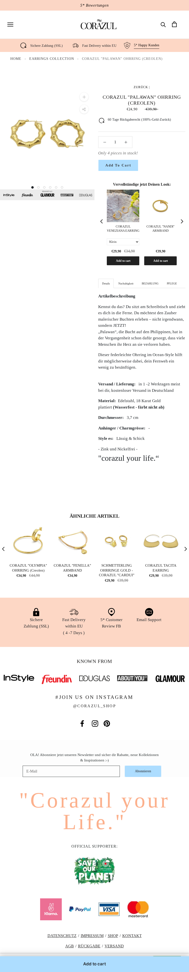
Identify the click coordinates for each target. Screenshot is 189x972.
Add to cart (123, 261)
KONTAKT (132, 936)
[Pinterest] (107, 723)
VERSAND (114, 946)
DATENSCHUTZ (62, 936)
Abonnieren (143, 771)
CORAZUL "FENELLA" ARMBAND (72, 567)
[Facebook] (82, 723)
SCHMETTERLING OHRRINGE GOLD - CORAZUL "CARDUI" (116, 570)
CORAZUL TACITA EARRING (160, 567)
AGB (69, 946)
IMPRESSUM (92, 936)
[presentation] (101, 221)
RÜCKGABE (89, 946)
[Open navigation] (10, 24)
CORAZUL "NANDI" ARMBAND (160, 228)
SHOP (113, 936)
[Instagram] (95, 723)
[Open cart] (174, 24)
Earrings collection (52, 59)
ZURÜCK (141, 87)
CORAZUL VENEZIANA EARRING (123, 228)
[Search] (163, 24)
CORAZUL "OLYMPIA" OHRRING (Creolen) (28, 567)
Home (15, 59)
